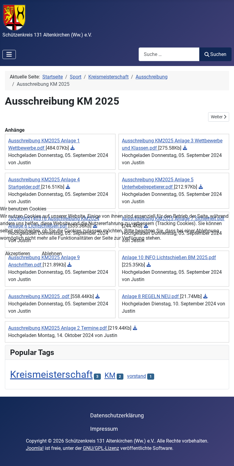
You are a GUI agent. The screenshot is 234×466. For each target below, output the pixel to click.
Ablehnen (52, 253)
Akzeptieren (17, 253)
